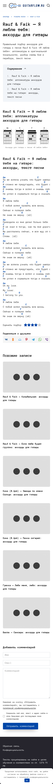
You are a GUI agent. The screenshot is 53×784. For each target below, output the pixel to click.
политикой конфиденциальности (19, 708)
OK (27, 780)
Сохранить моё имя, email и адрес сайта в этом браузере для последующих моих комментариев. (27, 716)
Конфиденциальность (13, 750)
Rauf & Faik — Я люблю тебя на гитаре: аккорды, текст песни (23, 93)
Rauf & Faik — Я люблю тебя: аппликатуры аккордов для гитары (24, 80)
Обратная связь (11, 746)
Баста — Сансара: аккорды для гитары (26, 632)
